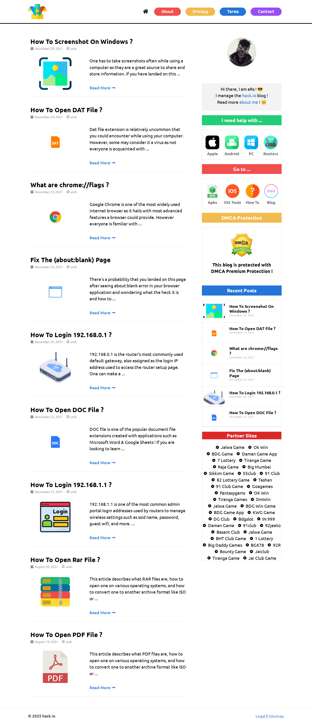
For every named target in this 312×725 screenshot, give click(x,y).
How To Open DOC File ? (67, 409)
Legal (260, 716)
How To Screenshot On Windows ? (81, 41)
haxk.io (249, 95)
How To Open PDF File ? (66, 634)
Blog (271, 202)
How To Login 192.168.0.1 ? (71, 335)
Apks (212, 202)
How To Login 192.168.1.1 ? (71, 484)
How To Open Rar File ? (65, 559)
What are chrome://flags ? (69, 185)
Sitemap (276, 716)
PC (251, 153)
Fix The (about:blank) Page (70, 260)
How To (252, 202)
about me (248, 102)
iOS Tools (232, 202)
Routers (270, 153)
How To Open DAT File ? (66, 110)
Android (232, 153)
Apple (212, 153)
